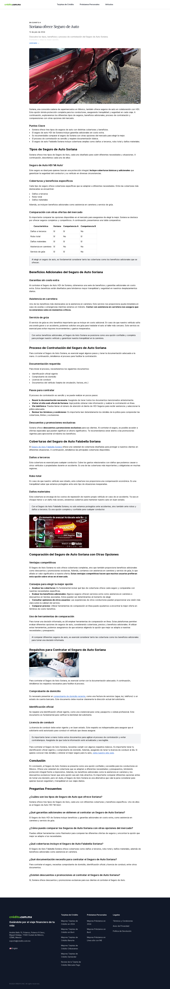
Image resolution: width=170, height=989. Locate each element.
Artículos (109, 4)
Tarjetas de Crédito (65, 4)
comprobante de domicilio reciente (69, 696)
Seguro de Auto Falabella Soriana (46, 447)
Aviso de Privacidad (121, 926)
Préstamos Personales (89, 4)
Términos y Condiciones (123, 921)
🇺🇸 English (13, 948)
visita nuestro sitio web (103, 753)
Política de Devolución (122, 931)
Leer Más (33, 43)
